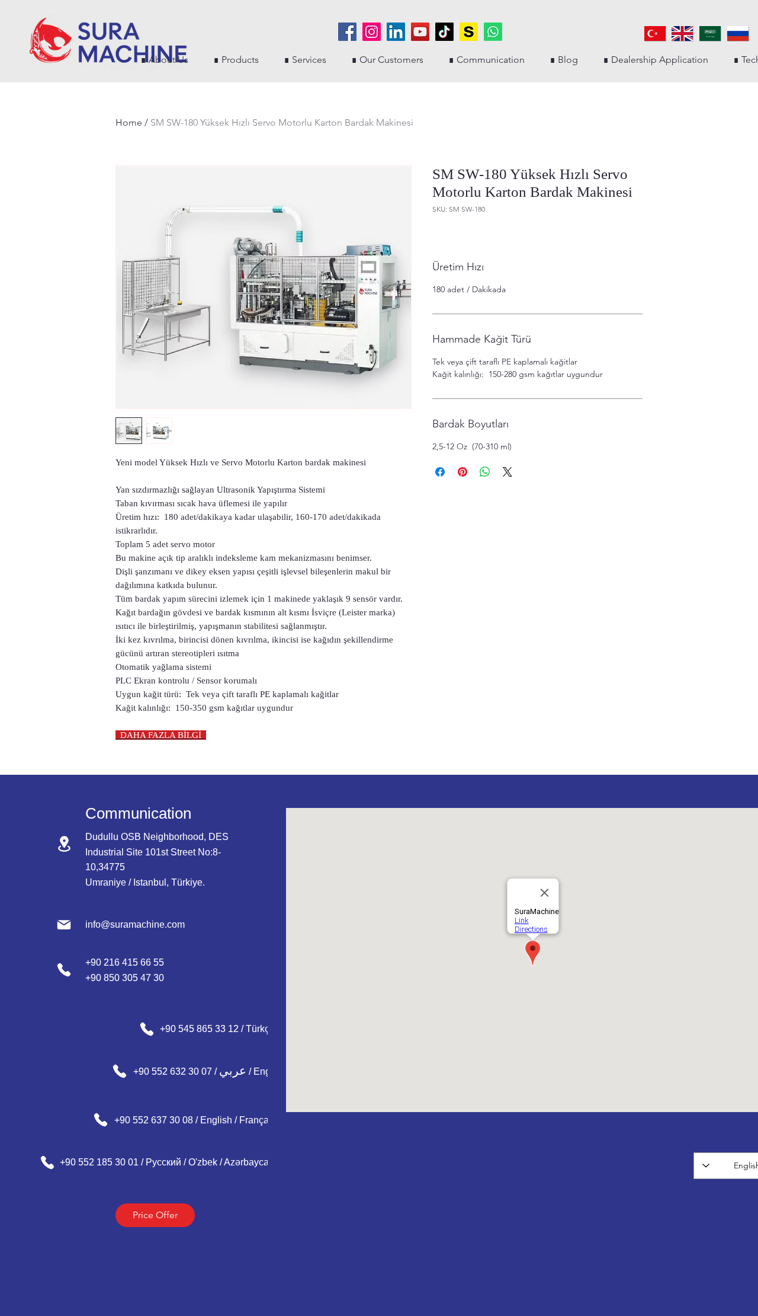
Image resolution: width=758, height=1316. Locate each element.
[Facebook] (347, 32)
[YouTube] (420, 32)
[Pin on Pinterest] (462, 472)
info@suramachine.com (135, 924)
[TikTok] (444, 32)
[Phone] (64, 970)
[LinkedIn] (396, 32)
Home (128, 122)
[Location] (64, 844)
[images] (469, 32)
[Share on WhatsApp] (485, 472)
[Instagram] (371, 32)
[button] (236, 59)
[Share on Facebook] (440, 472)
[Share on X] (507, 472)
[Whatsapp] (493, 32)
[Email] (64, 924)
